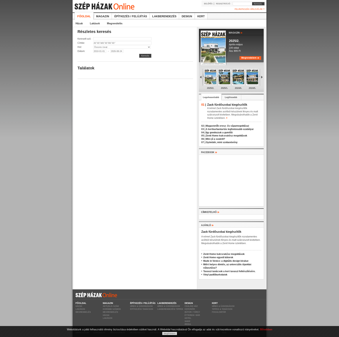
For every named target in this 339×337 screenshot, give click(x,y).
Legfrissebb (231, 97)
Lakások (95, 23)
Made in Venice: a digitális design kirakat (225, 261)
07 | (203, 142)
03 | (203, 129)
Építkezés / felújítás (130, 16)
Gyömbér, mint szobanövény (222, 142)
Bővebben (266, 329)
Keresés (257, 4)
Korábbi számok (112, 309)
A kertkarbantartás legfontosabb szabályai (229, 129)
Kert (201, 16)
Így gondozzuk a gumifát (219, 132)
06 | (203, 139)
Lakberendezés (164, 16)
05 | (203, 135)
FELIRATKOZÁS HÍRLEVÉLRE (249, 9)
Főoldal (84, 16)
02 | (203, 125)
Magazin (102, 16)
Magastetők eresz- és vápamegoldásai (227, 125)
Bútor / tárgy (192, 312)
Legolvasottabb (211, 97)
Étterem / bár (192, 315)
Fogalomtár (219, 312)
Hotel (188, 318)
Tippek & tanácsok (222, 309)
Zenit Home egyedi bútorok (218, 257)
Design (187, 16)
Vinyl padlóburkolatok (215, 274)
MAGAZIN (235, 32)
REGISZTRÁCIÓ (223, 4)
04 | (203, 132)
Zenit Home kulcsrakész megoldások (226, 135)
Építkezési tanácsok (141, 309)
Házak (79, 23)
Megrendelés (114, 23)
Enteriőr (190, 309)
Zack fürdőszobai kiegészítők (221, 231)
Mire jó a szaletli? (215, 139)
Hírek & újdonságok (141, 306)
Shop (187, 321)
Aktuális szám (111, 306)
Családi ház (191, 306)
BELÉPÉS (208, 4)
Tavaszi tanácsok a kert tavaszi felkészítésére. (229, 271)
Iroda (188, 324)
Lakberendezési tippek (170, 309)
